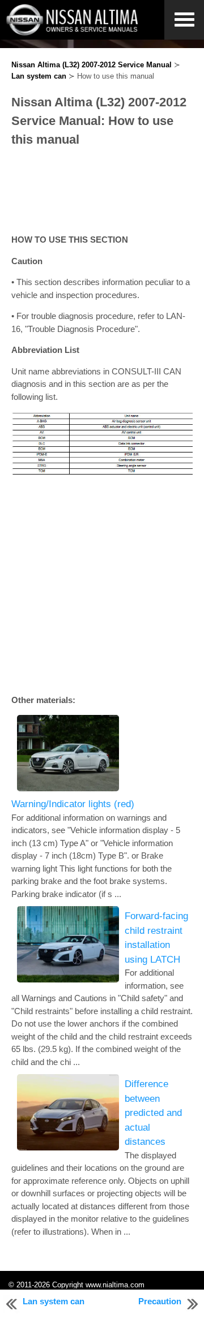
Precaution (159, 1301)
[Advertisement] (102, 191)
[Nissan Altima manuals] (73, 32)
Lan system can (38, 76)
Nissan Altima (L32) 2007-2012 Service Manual (91, 65)
